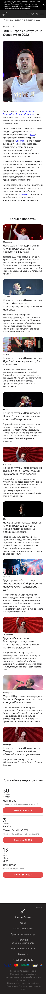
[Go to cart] (37, 14)
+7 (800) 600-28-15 (23, 959)
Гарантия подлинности (23, 948)
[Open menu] (42, 14)
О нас (23, 922)
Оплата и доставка (23, 928)
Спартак (20, 140)
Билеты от (23, 810)
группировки (23, 194)
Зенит (32, 134)
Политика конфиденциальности (23, 941)
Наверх (39, 907)
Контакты (23, 954)
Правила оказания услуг (23, 934)
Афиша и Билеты (23, 917)
